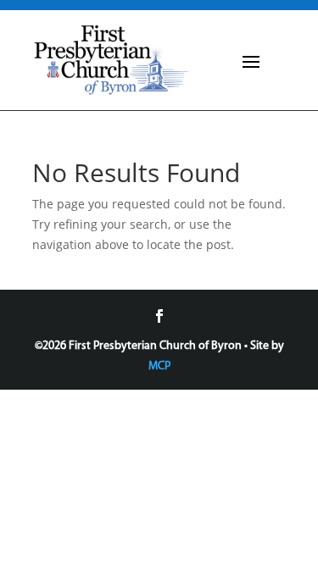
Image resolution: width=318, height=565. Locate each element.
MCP (159, 366)
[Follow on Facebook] (159, 316)
